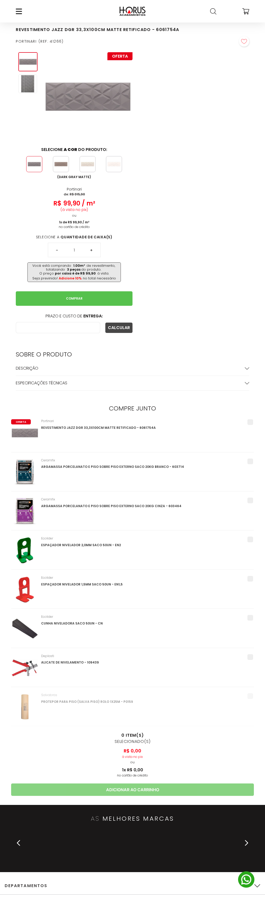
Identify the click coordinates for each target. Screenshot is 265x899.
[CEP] (58, 327)
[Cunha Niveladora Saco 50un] (25, 631)
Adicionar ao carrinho (132, 789)
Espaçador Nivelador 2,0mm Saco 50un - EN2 (81, 545)
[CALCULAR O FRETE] (118, 328)
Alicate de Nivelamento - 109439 (70, 662)
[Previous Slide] (18, 843)
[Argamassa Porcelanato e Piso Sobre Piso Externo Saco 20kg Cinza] (25, 514)
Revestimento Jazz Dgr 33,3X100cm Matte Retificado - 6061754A (98, 427)
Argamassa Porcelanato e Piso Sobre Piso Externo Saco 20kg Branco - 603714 (112, 466)
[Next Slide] (246, 843)
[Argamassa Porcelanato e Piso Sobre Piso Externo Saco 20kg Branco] (25, 475)
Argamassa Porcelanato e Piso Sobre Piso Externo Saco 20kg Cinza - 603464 (111, 506)
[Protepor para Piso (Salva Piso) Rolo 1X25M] (25, 709)
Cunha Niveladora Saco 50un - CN (72, 623)
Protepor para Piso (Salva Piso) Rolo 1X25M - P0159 (87, 701)
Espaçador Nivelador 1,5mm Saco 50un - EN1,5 (82, 584)
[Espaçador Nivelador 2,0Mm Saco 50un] (25, 553)
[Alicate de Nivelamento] (25, 670)
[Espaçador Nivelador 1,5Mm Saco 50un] (25, 592)
